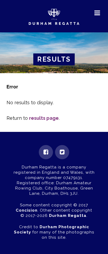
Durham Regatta (68, 215)
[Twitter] (62, 152)
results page (44, 118)
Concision (26, 210)
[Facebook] (46, 152)
